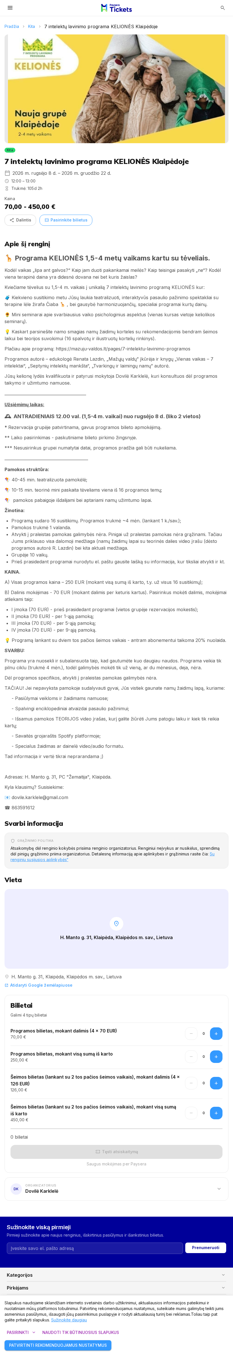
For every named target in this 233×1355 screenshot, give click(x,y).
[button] (116, 1188)
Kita (31, 26)
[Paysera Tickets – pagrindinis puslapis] (116, 8)
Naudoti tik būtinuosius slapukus (80, 1332)
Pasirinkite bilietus (66, 220)
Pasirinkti (22, 1332)
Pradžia (12, 26)
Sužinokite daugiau (69, 1319)
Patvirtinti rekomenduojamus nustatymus (58, 1345)
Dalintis (20, 220)
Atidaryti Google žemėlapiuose (38, 985)
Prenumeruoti (205, 1247)
